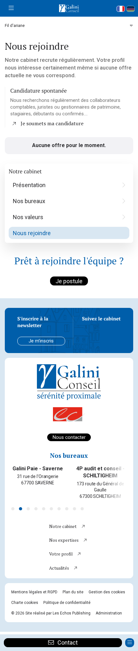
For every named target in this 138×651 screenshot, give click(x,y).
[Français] (120, 9)
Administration (109, 613)
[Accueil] (69, 8)
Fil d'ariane (15, 25)
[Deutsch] (130, 9)
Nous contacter (69, 437)
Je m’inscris (41, 341)
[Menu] (11, 8)
